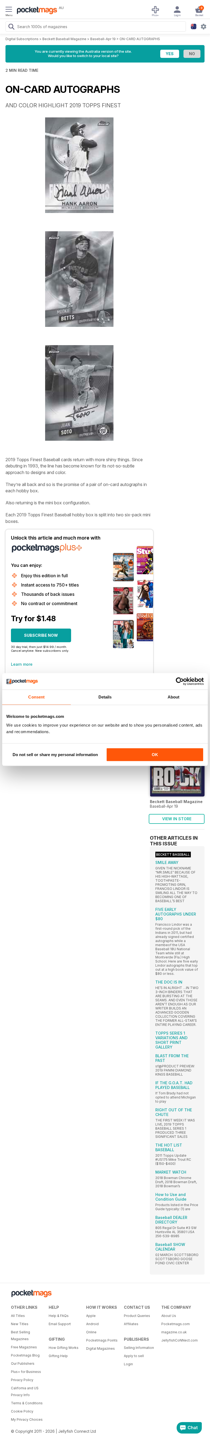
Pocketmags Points (102, 1340)
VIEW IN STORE (176, 818)
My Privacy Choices (27, 1419)
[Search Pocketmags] (11, 27)
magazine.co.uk (174, 1332)
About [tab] (174, 697)
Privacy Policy (22, 1380)
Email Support (60, 1324)
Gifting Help (58, 1356)
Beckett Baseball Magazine (64, 39)
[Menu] (8, 10)
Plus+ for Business (26, 1372)
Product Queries (137, 1316)
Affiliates (131, 1324)
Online (91, 1332)
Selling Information (139, 1348)
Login (128, 1364)
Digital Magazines (100, 1348)
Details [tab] (105, 697)
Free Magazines (24, 1347)
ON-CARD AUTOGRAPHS (139, 39)
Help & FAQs (59, 1316)
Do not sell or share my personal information (55, 754)
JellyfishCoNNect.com (178, 1340)
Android (92, 1324)
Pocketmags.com (175, 1324)
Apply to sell (134, 1356)
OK (155, 754)
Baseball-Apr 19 (103, 39)
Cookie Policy (22, 1411)
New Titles (19, 1324)
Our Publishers (22, 1363)
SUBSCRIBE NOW (41, 635)
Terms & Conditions (27, 1403)
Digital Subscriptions (22, 39)
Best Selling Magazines (20, 1335)
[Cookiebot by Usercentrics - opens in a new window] (180, 681)
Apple (91, 1316)
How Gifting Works (63, 1348)
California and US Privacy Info (25, 1391)
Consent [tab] (36, 697)
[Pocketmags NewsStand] (35, 10)
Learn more (22, 664)
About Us (168, 1316)
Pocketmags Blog (25, 1355)
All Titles (18, 1316)
